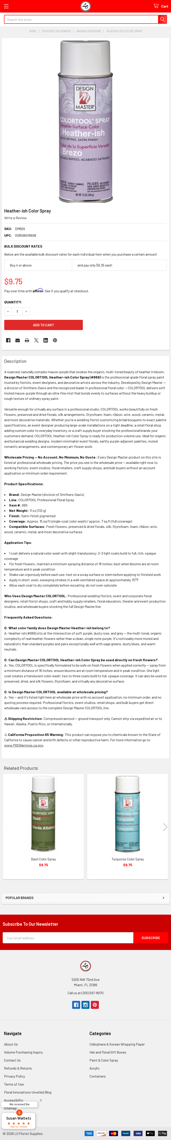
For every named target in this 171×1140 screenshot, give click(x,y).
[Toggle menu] (6, 6)
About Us (11, 1044)
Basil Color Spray (43, 859)
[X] (36, 340)
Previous (5, 827)
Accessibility (13, 1100)
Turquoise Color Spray (128, 859)
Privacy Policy (14, 1076)
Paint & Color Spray (104, 1060)
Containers (98, 1076)
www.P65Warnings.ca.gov (23, 745)
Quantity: (13, 302)
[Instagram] (85, 1005)
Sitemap (10, 1108)
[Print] (27, 340)
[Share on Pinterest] (55, 340)
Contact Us (12, 1060)
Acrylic (95, 1068)
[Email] (18, 340)
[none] (85, 121)
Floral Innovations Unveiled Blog (27, 1092)
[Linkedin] (46, 340)
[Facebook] (8, 340)
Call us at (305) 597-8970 (86, 993)
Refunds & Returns (18, 1068)
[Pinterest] (95, 1005)
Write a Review (15, 218)
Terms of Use (14, 1084)
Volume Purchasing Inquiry (23, 1052)
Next (165, 827)
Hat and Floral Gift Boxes (108, 1052)
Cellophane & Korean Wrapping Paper (117, 1044)
